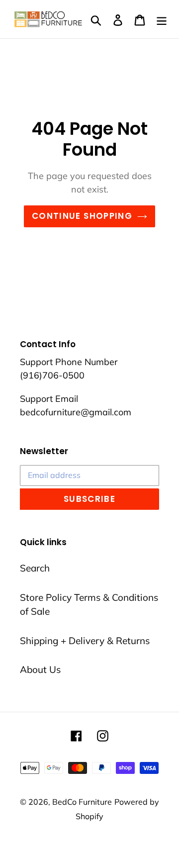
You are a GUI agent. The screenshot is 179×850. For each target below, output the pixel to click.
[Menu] (162, 19)
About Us (40, 669)
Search (35, 568)
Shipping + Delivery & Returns (85, 641)
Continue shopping (82, 216)
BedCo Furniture (82, 802)
